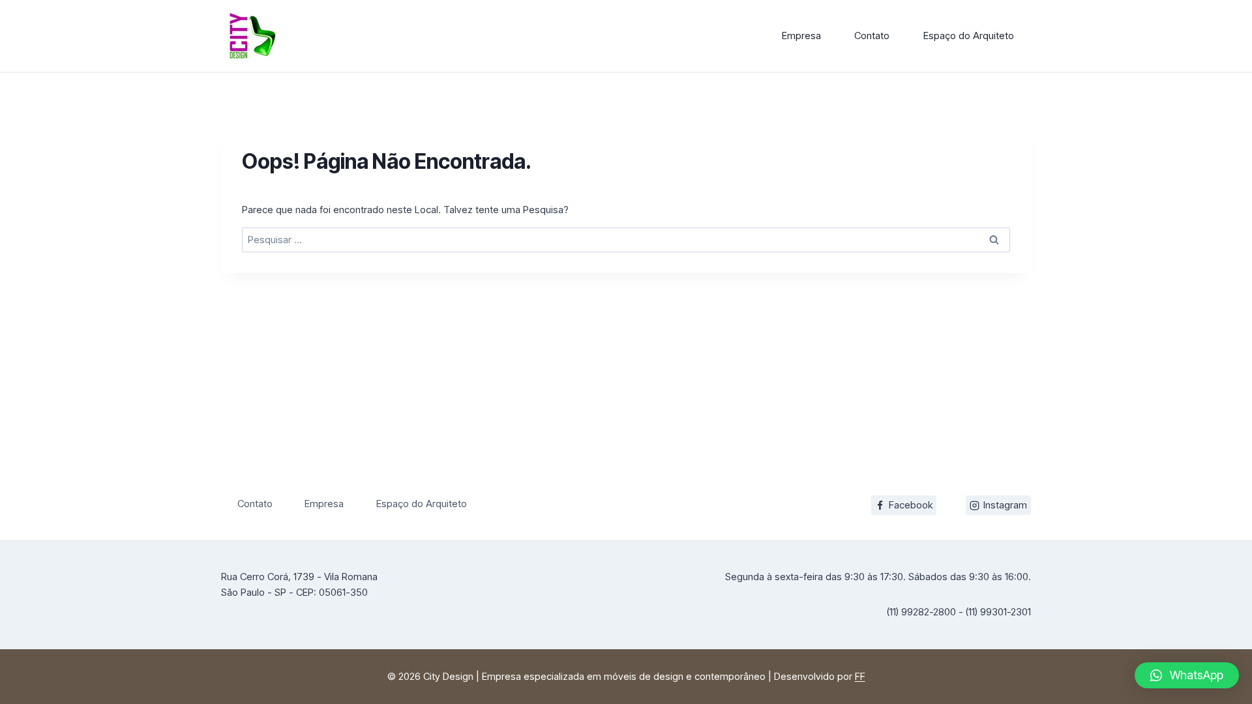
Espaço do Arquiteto (968, 35)
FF (860, 676)
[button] (1187, 675)
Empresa (801, 35)
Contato (871, 35)
